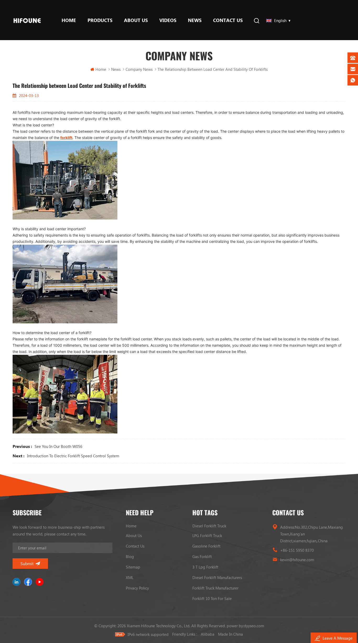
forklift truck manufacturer (215, 588)
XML (129, 577)
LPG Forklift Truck (207, 535)
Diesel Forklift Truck (209, 525)
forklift (66, 137)
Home (69, 20)
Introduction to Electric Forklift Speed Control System (73, 455)
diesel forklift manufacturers (217, 577)
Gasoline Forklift (206, 546)
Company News (139, 69)
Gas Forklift (202, 556)
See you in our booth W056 (58, 446)
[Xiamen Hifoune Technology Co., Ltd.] (27, 20)
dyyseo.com (254, 625)
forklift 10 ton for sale (212, 598)
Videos (167, 20)
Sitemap (133, 567)
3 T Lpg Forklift (205, 567)
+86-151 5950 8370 (297, 550)
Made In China (230, 634)
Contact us (228, 20)
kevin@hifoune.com (297, 559)
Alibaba (207, 634)
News (195, 20)
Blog (130, 556)
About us (136, 20)
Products (100, 20)
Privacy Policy (137, 588)
